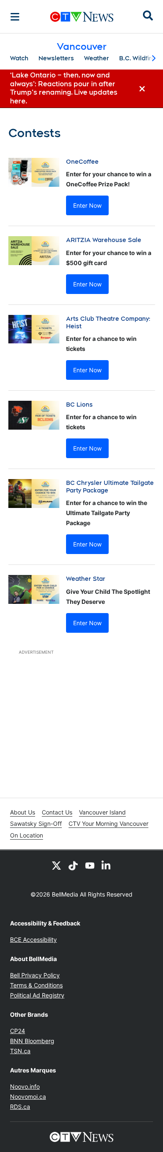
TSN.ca (20, 1050)
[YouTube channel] (90, 865)
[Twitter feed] (56, 865)
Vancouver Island (102, 812)
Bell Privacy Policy (35, 975)
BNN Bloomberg (32, 1040)
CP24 (17, 1030)
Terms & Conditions (36, 985)
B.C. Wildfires (138, 58)
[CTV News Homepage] (81, 17)
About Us (22, 812)
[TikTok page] (73, 865)
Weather (96, 58)
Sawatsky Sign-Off (36, 823)
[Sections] (15, 16)
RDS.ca (20, 1106)
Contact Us (57, 812)
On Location (26, 835)
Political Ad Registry (37, 995)
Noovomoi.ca (28, 1096)
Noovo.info (25, 1086)
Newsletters (56, 58)
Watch (19, 58)
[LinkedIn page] (107, 865)
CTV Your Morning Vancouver (108, 823)
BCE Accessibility (33, 939)
